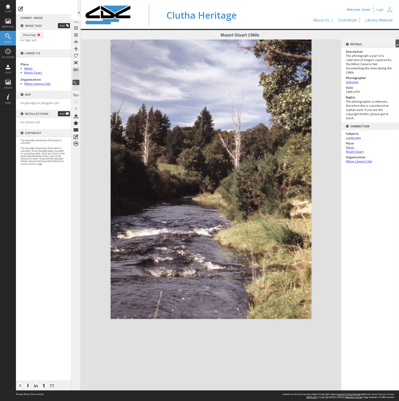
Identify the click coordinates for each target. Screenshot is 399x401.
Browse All (8, 26)
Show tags (29, 35)
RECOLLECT (311, 397)
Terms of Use (37, 394)
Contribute (347, 20)
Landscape (353, 138)
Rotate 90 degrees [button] (76, 55)
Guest (366, 9)
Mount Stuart (33, 72)
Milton (28, 68)
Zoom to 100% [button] (76, 62)
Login (8, 72)
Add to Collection (76, 122)
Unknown (352, 82)
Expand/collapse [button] (397, 43)
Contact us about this (76, 129)
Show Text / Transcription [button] (76, 95)
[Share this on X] (20, 383)
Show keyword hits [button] (76, 102)
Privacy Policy (22, 394)
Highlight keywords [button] (76, 109)
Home (8, 11)
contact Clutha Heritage (349, 394)
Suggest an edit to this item (20, 8)
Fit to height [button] (76, 48)
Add (62, 25)
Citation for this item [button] (76, 143)
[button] (76, 82)
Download (76, 116)
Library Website (379, 20)
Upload (8, 87)
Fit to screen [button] (76, 34)
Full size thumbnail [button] (76, 27)
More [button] (8, 102)
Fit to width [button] (76, 41)
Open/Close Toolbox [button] (79, 8)
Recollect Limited (353, 397)
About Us (321, 20)
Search (8, 41)
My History (8, 57)
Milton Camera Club (37, 84)
